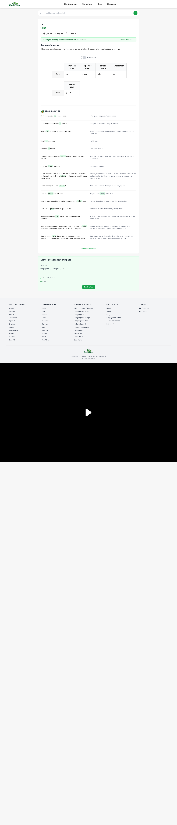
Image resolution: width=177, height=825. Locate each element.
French (12, 334)
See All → (13, 340)
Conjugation (70, 4)
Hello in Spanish (80, 324)
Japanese (13, 318)
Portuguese (13, 330)
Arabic (11, 314)
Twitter (144, 311)
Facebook (146, 308)
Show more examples (88, 248)
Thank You (78, 334)
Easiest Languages (81, 327)
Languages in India (81, 314)
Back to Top (88, 287)
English (12, 324)
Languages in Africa (81, 311)
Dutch (11, 327)
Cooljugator (44, 269)
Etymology (87, 4)
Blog (99, 4)
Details (73, 33)
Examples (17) (61, 33)
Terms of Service (113, 321)
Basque (56, 269)
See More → (79, 340)
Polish (44, 337)
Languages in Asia (81, 321)
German (12, 337)
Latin (43, 311)
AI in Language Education (83, 308)
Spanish (12, 321)
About (109, 311)
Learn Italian (78, 337)
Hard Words (78, 330)
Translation (91, 57)
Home (109, 308)
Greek (11, 308)
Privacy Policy (112, 324)
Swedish (45, 330)
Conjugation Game (114, 318)
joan (43, 281)
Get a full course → (127, 40)
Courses (111, 4)
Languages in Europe (82, 318)
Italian (44, 318)
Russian (12, 311)
